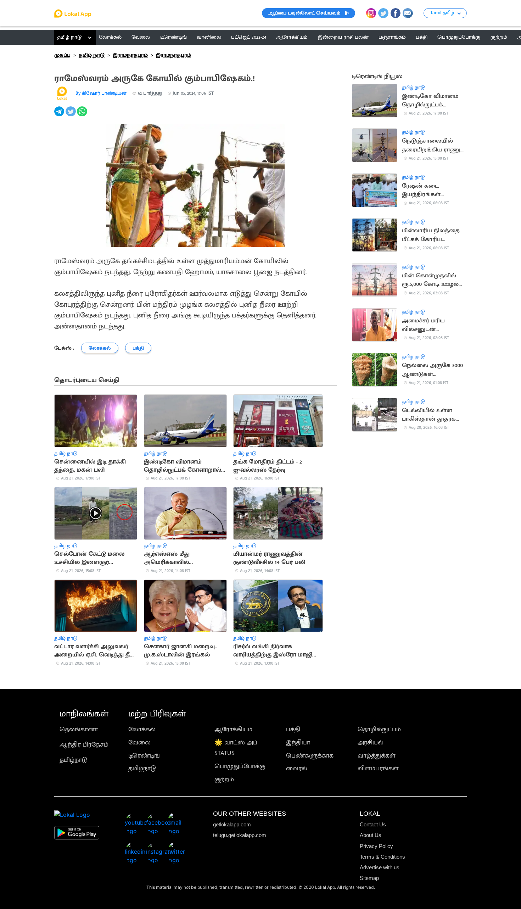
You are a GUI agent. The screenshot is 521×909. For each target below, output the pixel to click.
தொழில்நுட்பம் (379, 729)
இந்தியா (298, 742)
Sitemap (369, 878)
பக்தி (293, 729)
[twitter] (71, 115)
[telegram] (60, 115)
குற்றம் (224, 779)
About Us (370, 835)
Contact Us (373, 824)
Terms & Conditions (382, 857)
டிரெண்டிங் (144, 755)
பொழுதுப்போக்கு (239, 766)
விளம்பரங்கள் (378, 768)
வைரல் (296, 768)
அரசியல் (370, 742)
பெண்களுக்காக (310, 755)
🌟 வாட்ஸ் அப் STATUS (235, 748)
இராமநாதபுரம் (130, 55)
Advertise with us (379, 867)
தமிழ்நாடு (73, 759)
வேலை (139, 742)
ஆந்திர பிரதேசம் (84, 744)
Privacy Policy (376, 846)
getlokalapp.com (232, 824)
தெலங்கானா (79, 729)
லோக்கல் (142, 729)
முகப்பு (62, 55)
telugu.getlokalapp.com (239, 835)
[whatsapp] (82, 115)
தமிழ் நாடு (69, 37)
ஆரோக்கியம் (233, 729)
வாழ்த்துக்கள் (377, 755)
